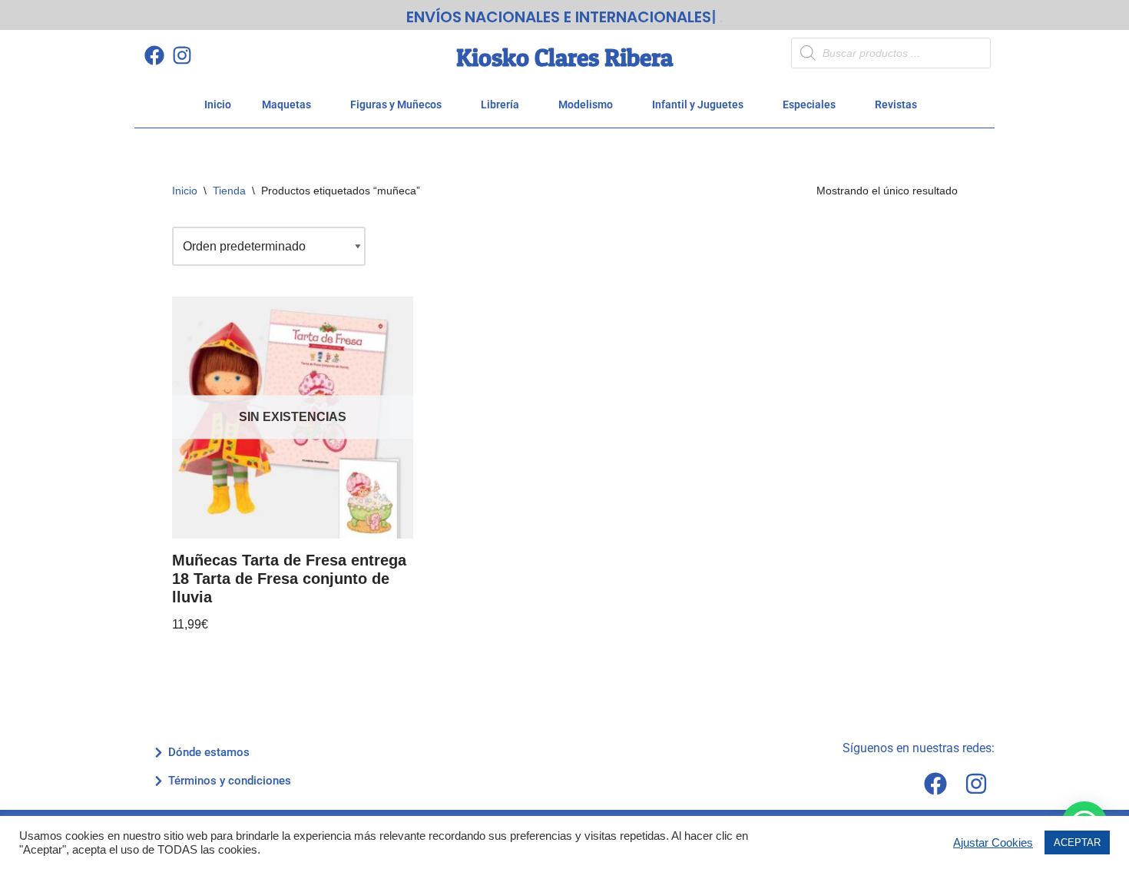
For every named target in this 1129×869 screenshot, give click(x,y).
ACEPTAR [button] (1077, 842)
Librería (500, 104)
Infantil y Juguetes (697, 104)
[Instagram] (182, 55)
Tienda (229, 190)
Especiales (809, 104)
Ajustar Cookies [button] (993, 843)
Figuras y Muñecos (396, 104)
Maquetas (286, 104)
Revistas (896, 104)
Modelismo (585, 104)
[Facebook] (154, 55)
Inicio (217, 104)
